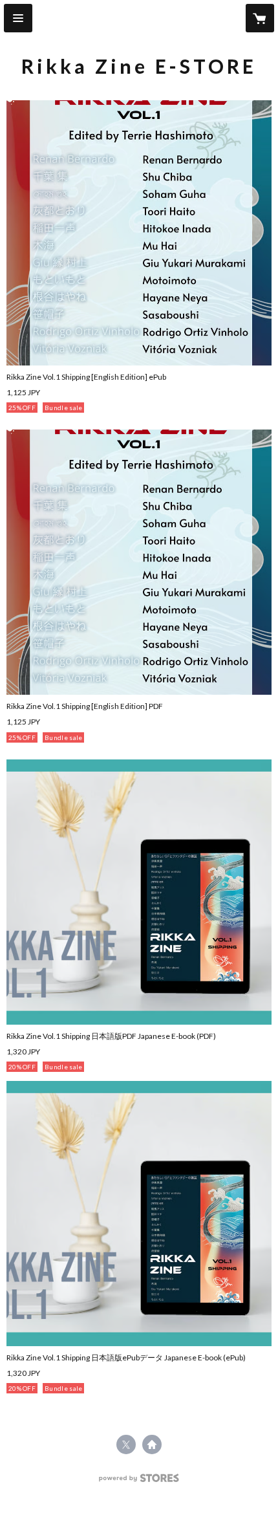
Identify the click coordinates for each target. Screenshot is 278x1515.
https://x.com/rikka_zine (126, 1444)
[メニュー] (18, 18)
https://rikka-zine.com (152, 1444)
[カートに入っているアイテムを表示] (260, 18)
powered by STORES (139, 1481)
